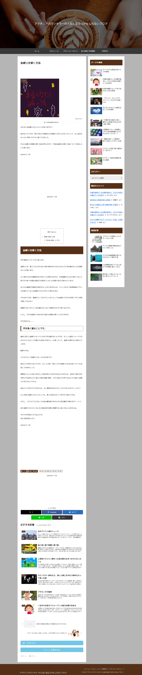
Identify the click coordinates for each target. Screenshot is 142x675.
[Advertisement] (51, 71)
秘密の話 (49, 471)
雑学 (55, 471)
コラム (24, 471)
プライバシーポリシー (116, 669)
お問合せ (104, 669)
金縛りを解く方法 (49, 236)
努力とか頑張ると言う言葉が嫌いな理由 (104, 204)
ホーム (87, 669)
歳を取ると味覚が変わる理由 (100, 200)
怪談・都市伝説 (33, 471)
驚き (61, 471)
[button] (62, 517)
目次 (49, 232)
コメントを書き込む (52, 650)
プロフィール (95, 669)
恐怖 (42, 471)
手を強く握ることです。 (53, 240)
